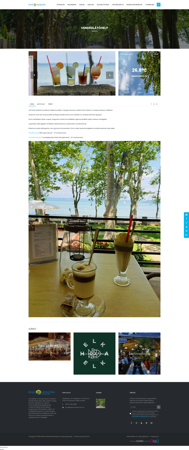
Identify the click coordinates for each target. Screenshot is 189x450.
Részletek (49, 350)
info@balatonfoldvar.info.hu (74, 407)
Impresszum (154, 436)
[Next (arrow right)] (3, 449)
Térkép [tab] (50, 104)
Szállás (82, 5)
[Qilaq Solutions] (154, 441)
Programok (72, 5)
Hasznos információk (134, 5)
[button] (158, 5)
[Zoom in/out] (6, 447)
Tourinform (149, 5)
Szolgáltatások (103, 5)
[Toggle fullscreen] (5, 447)
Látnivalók (61, 5)
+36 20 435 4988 (71, 404)
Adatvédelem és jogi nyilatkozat (138, 436)
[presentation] (34, 75)
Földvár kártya (118, 5)
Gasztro (91, 5)
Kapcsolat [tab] (41, 104)
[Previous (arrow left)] (1, 449)
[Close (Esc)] (1, 447)
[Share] (3, 447)
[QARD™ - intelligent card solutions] (139, 441)
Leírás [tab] (32, 104)
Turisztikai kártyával (35, 137)
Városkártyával (34, 133)
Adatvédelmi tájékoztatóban (140, 416)
